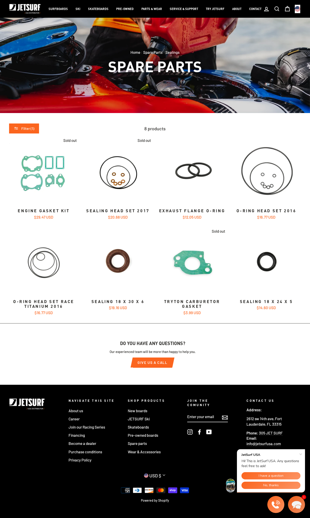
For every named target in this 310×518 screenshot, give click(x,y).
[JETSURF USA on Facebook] (199, 432)
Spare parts (137, 443)
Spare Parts (152, 52)
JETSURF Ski (139, 419)
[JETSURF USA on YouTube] (209, 432)
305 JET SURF (271, 433)
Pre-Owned (125, 9)
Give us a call (152, 362)
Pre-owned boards (143, 435)
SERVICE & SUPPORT (184, 9)
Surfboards (58, 9)
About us (76, 410)
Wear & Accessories (144, 451)
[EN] (297, 9)
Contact (255, 9)
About (236, 9)
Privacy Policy (80, 460)
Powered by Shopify (155, 500)
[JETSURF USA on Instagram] (190, 432)
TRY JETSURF (215, 9)
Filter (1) (27, 128)
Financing (77, 435)
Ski (78, 9)
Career (74, 419)
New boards (137, 410)
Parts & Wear (151, 9)
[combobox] (297, 9)
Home (135, 52)
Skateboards (98, 9)
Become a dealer (82, 443)
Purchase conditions (85, 451)
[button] (296, 504)
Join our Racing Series (87, 427)
